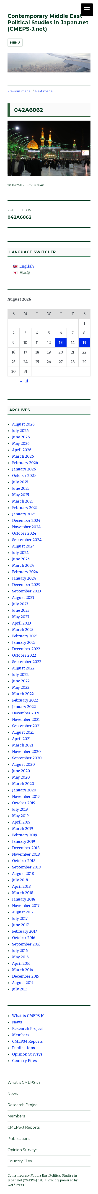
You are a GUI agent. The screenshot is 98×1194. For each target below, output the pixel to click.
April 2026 (21, 450)
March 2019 (22, 828)
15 (84, 342)
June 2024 (21, 559)
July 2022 (20, 674)
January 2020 (24, 790)
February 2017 (24, 931)
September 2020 (27, 758)
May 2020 (21, 777)
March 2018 (22, 892)
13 (61, 342)
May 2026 (21, 443)
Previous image (19, 91)
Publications (23, 1047)
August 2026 (23, 424)
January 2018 (23, 899)
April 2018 (21, 886)
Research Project (27, 1028)
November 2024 (26, 527)
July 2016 (20, 950)
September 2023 (26, 591)
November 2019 (26, 796)
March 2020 (23, 783)
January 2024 (24, 578)
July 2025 (20, 482)
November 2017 (25, 905)
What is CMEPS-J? (28, 1015)
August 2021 (23, 732)
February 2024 (25, 571)
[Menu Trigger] (87, 9)
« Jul (24, 381)
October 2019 (23, 803)
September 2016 (26, 944)
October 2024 (24, 533)
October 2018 (24, 860)
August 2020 (23, 764)
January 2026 (24, 469)
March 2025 (23, 501)
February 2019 (24, 835)
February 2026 (25, 462)
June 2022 (21, 681)
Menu (15, 42)
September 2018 (26, 867)
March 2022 (23, 693)
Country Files (24, 1060)
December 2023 (26, 584)
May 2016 (20, 957)
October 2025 (24, 475)
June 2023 (20, 610)
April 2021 (21, 738)
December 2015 (25, 976)
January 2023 (24, 642)
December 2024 (26, 520)
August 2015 (23, 982)
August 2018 (23, 873)
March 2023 (23, 629)
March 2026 (23, 456)
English (26, 266)
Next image (44, 91)
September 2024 (26, 539)
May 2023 (20, 616)
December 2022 (26, 649)
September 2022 (26, 661)
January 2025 (24, 514)
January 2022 (24, 706)
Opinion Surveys (27, 1054)
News (17, 1022)
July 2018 (20, 880)
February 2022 (25, 700)
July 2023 (20, 604)
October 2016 (23, 937)
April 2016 (21, 963)
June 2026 (21, 437)
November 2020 (26, 751)
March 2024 (23, 565)
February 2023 (25, 636)
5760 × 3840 (35, 185)
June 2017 (20, 925)
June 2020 (21, 770)
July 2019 (20, 809)
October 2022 (24, 655)
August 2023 (23, 597)
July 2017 (20, 918)
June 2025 (20, 488)
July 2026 (20, 430)
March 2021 (22, 745)
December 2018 (26, 848)
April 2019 (21, 822)
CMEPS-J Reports (27, 1041)
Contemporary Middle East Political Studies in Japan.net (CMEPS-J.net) (48, 22)
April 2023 (21, 623)
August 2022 (23, 668)
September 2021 (26, 726)
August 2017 (23, 912)
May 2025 (20, 494)
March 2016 (22, 969)
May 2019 (20, 815)
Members (20, 1035)
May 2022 (20, 687)
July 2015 (20, 989)
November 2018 (26, 854)
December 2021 (25, 713)
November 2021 (26, 719)
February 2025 (25, 507)
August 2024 (23, 546)
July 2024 (20, 552)
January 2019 (23, 841)
